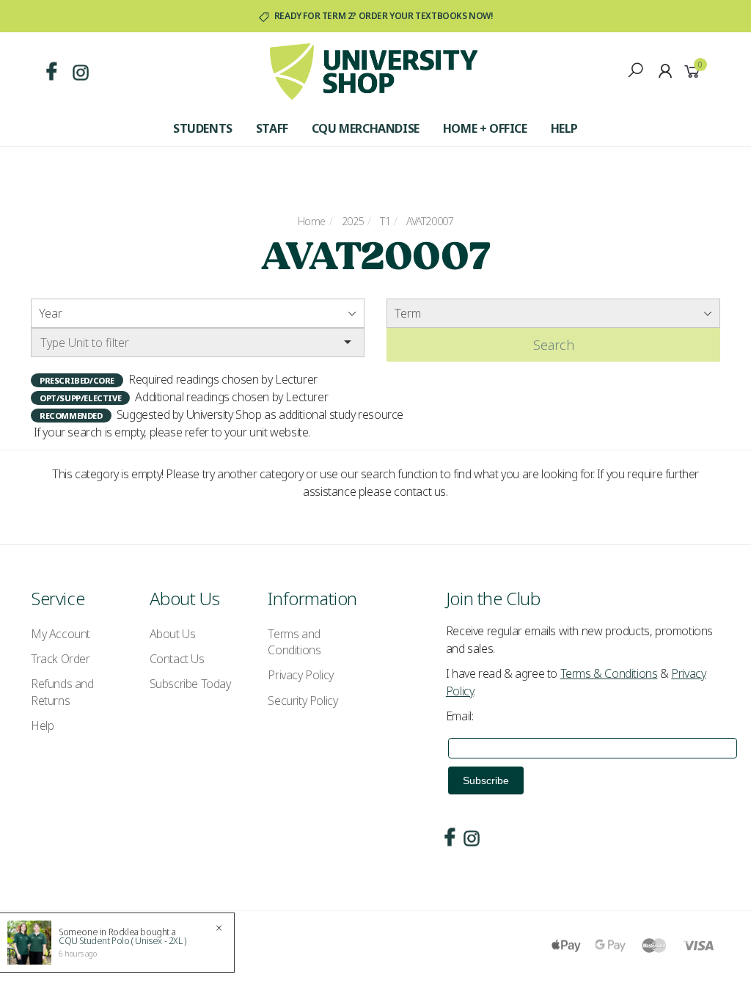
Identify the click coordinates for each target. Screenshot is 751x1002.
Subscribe (486, 780)
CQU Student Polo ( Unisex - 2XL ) (122, 941)
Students (202, 128)
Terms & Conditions (609, 673)
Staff (272, 128)
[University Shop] (373, 70)
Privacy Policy (300, 675)
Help (564, 128)
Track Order (60, 659)
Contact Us (177, 659)
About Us (173, 634)
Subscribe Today (190, 684)
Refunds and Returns (62, 692)
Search (553, 345)
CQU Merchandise (366, 128)
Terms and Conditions (294, 642)
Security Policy (302, 700)
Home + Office (485, 128)
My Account (60, 634)
